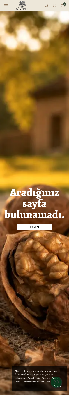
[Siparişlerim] (54, 5)
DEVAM (34, 227)
